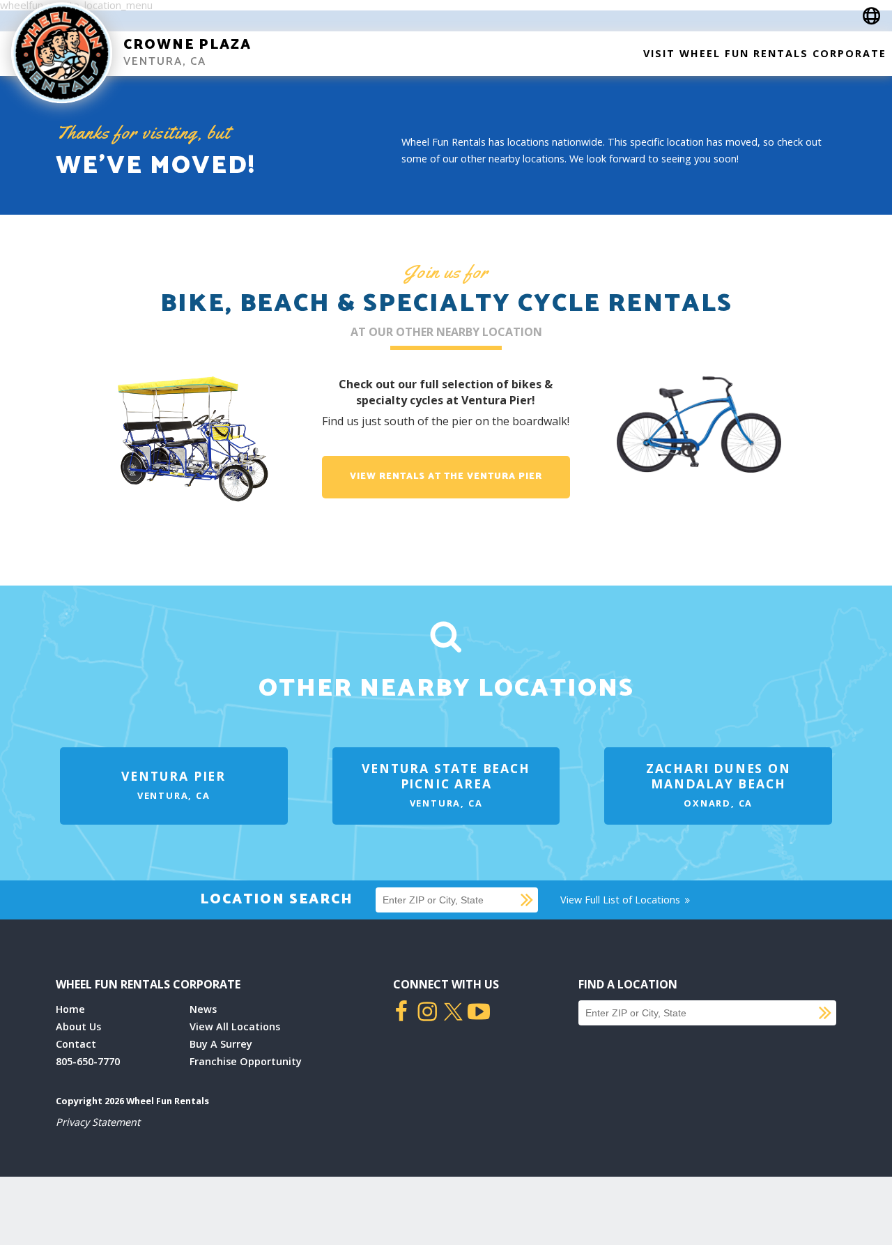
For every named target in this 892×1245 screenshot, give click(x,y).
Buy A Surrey (221, 1044)
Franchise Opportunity (246, 1061)
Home (70, 1009)
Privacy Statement (98, 1122)
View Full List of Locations (621, 899)
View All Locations (235, 1026)
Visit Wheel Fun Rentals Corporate (764, 53)
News (203, 1009)
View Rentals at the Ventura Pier (446, 476)
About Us (78, 1026)
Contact (76, 1044)
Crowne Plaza (187, 44)
